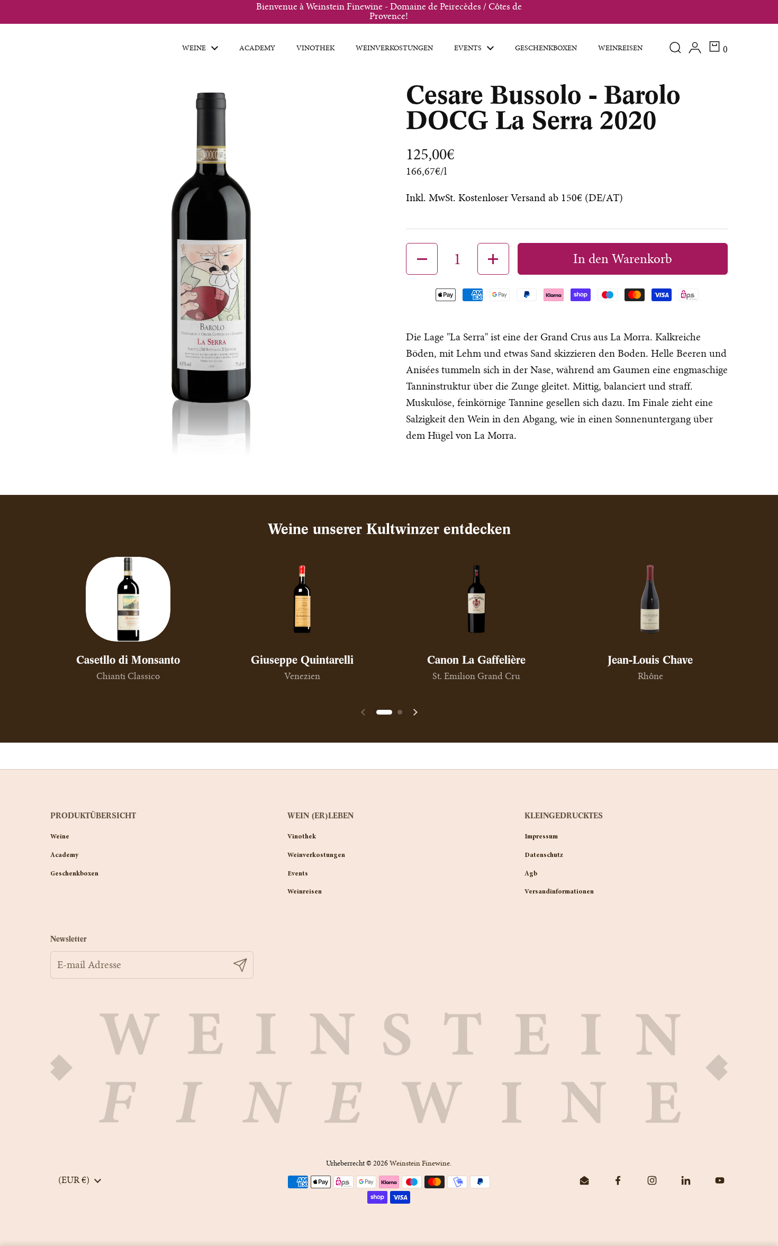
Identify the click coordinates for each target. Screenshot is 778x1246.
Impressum (541, 837)
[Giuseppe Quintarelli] (302, 599)
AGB (530, 874)
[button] (718, 48)
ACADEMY (64, 855)
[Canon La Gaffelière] (476, 599)
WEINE (59, 837)
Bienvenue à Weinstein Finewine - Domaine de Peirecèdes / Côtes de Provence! (389, 12)
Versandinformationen (559, 892)
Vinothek (301, 837)
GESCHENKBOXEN (74, 874)
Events (297, 874)
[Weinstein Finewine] (101, 47)
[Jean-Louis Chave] (650, 599)
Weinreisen (304, 892)
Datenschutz (543, 855)
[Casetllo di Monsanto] (128, 599)
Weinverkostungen (316, 855)
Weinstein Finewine (420, 1163)
